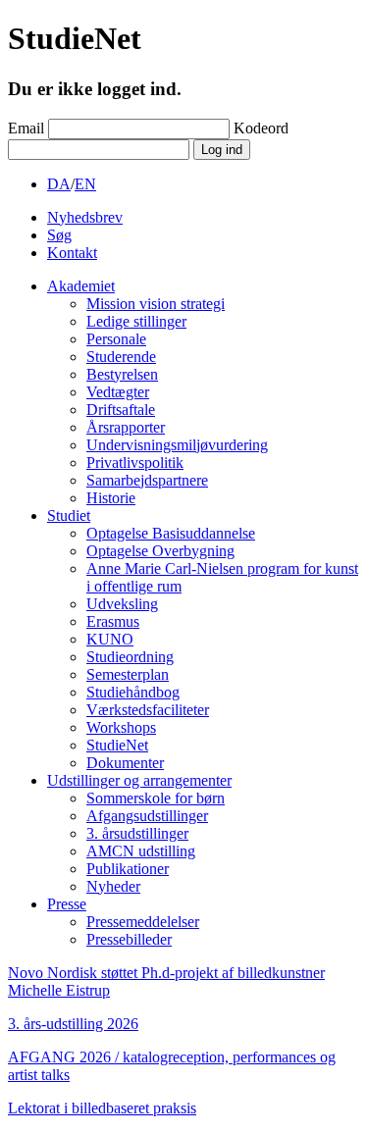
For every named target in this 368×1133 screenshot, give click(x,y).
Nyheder (113, 886)
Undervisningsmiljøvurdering (177, 445)
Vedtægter (117, 392)
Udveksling (122, 603)
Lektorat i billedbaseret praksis (102, 1108)
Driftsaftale (120, 409)
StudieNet (117, 745)
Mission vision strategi (155, 303)
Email (26, 128)
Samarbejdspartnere (147, 480)
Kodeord (261, 128)
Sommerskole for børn (155, 798)
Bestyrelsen (122, 374)
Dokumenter (125, 762)
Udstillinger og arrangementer (139, 780)
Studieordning (130, 656)
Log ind (221, 149)
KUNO (109, 639)
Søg (59, 235)
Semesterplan (127, 674)
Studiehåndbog (133, 692)
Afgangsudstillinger (147, 815)
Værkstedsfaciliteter (147, 709)
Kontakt (72, 252)
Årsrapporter (125, 427)
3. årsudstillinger (137, 833)
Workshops (121, 727)
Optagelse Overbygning (160, 550)
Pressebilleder (129, 939)
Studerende (121, 356)
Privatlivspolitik (135, 462)
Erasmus (112, 621)
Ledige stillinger (136, 321)
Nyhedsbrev (85, 217)
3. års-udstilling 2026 (73, 1023)
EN (85, 184)
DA (59, 184)
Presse (66, 904)
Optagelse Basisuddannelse (170, 533)
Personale (116, 339)
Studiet (68, 515)
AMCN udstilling (140, 851)
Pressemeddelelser (142, 921)
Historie (110, 497)
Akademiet (81, 286)
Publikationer (127, 868)
